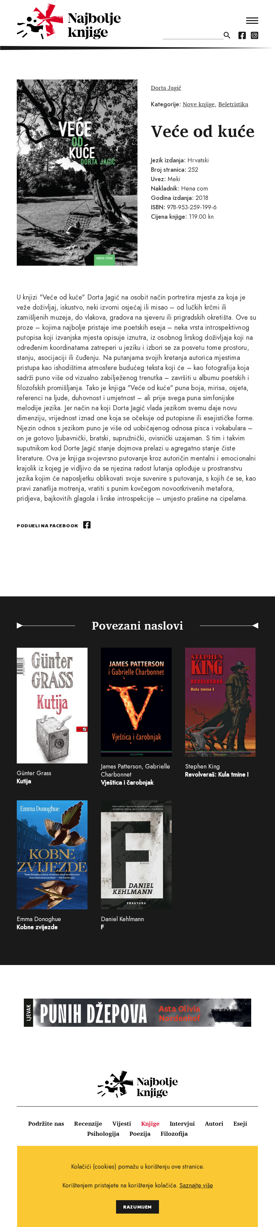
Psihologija (103, 1133)
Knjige (150, 1123)
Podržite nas (46, 1123)
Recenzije (88, 1123)
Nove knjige (199, 104)
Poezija (140, 1133)
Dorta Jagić (166, 88)
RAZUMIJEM (137, 1207)
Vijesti (121, 1123)
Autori (214, 1123)
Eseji (240, 1123)
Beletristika (233, 104)
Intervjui (182, 1123)
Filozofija (174, 1133)
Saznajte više (196, 1185)
